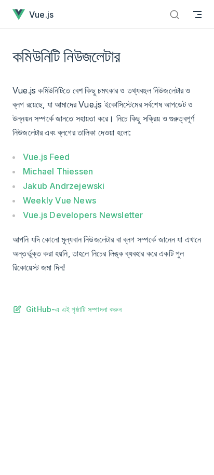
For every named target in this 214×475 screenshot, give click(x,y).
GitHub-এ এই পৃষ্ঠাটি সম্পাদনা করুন (74, 309)
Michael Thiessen (58, 171)
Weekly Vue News (59, 200)
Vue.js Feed (46, 157)
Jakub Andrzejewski (64, 186)
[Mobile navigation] (197, 14)
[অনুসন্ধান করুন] (174, 14)
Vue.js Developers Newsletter (83, 215)
